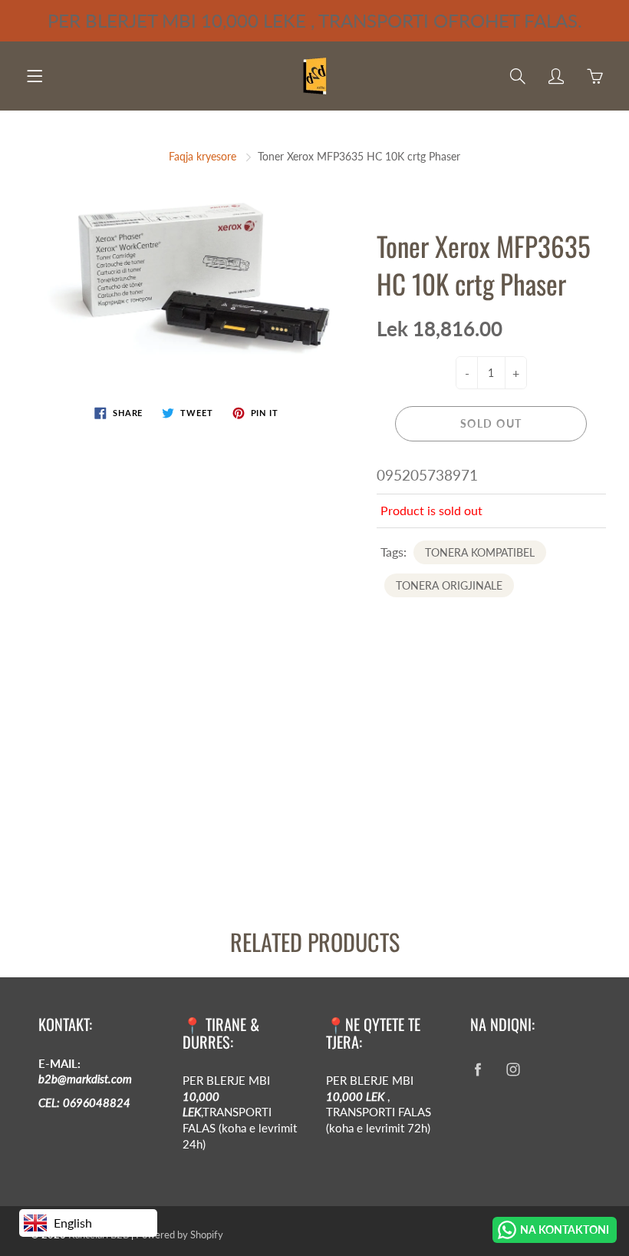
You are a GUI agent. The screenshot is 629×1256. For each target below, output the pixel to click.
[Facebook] (478, 1069)
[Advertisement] (314, 783)
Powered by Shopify (179, 1234)
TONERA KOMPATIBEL (480, 552)
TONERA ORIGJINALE (449, 585)
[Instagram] (513, 1069)
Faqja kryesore (202, 156)
